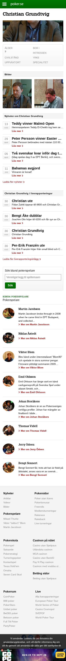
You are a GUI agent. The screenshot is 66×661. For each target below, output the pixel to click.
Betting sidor (41, 573)
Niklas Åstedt (27, 334)
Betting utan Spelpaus (44, 578)
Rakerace (40, 515)
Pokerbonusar (42, 502)
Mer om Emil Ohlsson (33, 392)
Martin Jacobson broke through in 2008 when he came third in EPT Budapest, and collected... (39, 317)
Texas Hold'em (11, 566)
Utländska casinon (42, 549)
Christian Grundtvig (28, 230)
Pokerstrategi (10, 553)
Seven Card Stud (12, 574)
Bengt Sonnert (27, 463)
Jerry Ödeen (26, 445)
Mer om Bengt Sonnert (34, 475)
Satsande (8, 549)
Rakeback (40, 519)
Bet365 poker (10, 613)
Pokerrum (9, 591)
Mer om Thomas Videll (33, 430)
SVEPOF (40, 613)
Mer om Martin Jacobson (35, 324)
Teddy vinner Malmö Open (33, 123)
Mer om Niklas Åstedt (33, 338)
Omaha (7, 570)
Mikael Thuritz (10, 518)
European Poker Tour (46, 600)
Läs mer (16, 131)
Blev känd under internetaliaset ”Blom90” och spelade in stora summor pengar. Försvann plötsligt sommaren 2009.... (40, 360)
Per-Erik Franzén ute (28, 245)
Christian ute (22, 201)
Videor (6, 502)
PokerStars (9, 605)
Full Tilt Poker (10, 621)
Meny (4, 4)
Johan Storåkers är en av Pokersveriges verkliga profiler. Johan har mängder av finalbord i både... (39, 410)
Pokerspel (8, 545)
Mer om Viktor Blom (32, 367)
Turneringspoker (12, 557)
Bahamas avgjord (26, 168)
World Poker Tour (44, 617)
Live (38, 591)
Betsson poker (11, 617)
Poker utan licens (44, 498)
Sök (10, 285)
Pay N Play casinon (43, 562)
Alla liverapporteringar (47, 596)
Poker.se (15, 4)
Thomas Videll (27, 426)
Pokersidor (42, 493)
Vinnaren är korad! (22, 172)
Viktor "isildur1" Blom (14, 523)
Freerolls (39, 506)
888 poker (8, 600)
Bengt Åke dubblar (27, 216)
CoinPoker (9, 596)
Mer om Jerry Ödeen (32, 449)
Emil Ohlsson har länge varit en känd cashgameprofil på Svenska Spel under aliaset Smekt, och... (39, 385)
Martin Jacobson (29, 309)
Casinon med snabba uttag (47, 566)
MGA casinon (40, 553)
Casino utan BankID (43, 557)
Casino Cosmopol (44, 609)
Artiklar (7, 498)
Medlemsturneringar (45, 510)
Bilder (6, 506)
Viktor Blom (26, 352)
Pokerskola (10, 540)
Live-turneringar (43, 523)
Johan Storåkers (29, 402)
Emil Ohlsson (27, 377)
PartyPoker (9, 625)
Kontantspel (9, 562)
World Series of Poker (47, 605)
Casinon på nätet (44, 540)
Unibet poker (10, 609)
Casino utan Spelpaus (44, 545)
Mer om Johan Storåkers (35, 416)
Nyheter (8, 493)
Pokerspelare (11, 513)
